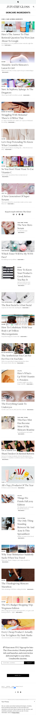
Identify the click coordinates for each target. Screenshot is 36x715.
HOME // (3, 19)
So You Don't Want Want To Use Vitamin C (17, 170)
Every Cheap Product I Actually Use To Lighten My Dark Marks (17, 633)
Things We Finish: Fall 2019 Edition (25, 501)
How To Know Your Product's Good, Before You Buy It (24, 274)
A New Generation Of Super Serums (15, 198)
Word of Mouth (7, 111)
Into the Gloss (18, 6)
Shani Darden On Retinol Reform (17, 453)
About (3, 686)
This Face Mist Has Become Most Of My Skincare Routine (25, 424)
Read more (8, 45)
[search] (33, 6)
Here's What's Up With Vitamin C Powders (26, 376)
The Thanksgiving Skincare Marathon (15, 585)
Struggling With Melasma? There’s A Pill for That (14, 116)
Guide (3, 31)
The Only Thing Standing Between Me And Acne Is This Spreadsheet (25, 527)
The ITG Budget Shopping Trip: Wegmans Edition (17, 606)
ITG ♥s (19, 370)
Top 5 (3, 482)
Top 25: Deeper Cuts (8, 450)
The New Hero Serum (24, 226)
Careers (8, 686)
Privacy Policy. (15, 712)
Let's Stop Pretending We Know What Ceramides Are (17, 143)
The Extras (21, 518)
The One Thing (22, 222)
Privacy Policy (19, 686)
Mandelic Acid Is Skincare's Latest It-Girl (14, 66)
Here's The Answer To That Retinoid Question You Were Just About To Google (17, 37)
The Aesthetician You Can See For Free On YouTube (16, 357)
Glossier (18, 2)
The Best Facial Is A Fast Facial (16, 305)
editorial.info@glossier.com (22, 699)
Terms (12, 686)
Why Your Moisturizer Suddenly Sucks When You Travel (17, 556)
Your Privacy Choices (7, 687)
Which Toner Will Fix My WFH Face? (17, 255)
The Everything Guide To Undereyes (14, 405)
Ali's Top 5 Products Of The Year (17, 485)
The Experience (7, 302)
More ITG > (18, 675)
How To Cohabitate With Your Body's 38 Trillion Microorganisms (16, 331)
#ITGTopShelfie (7, 352)
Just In (4, 193)
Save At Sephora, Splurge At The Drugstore (17, 91)
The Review (5, 250)
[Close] (34, 701)
